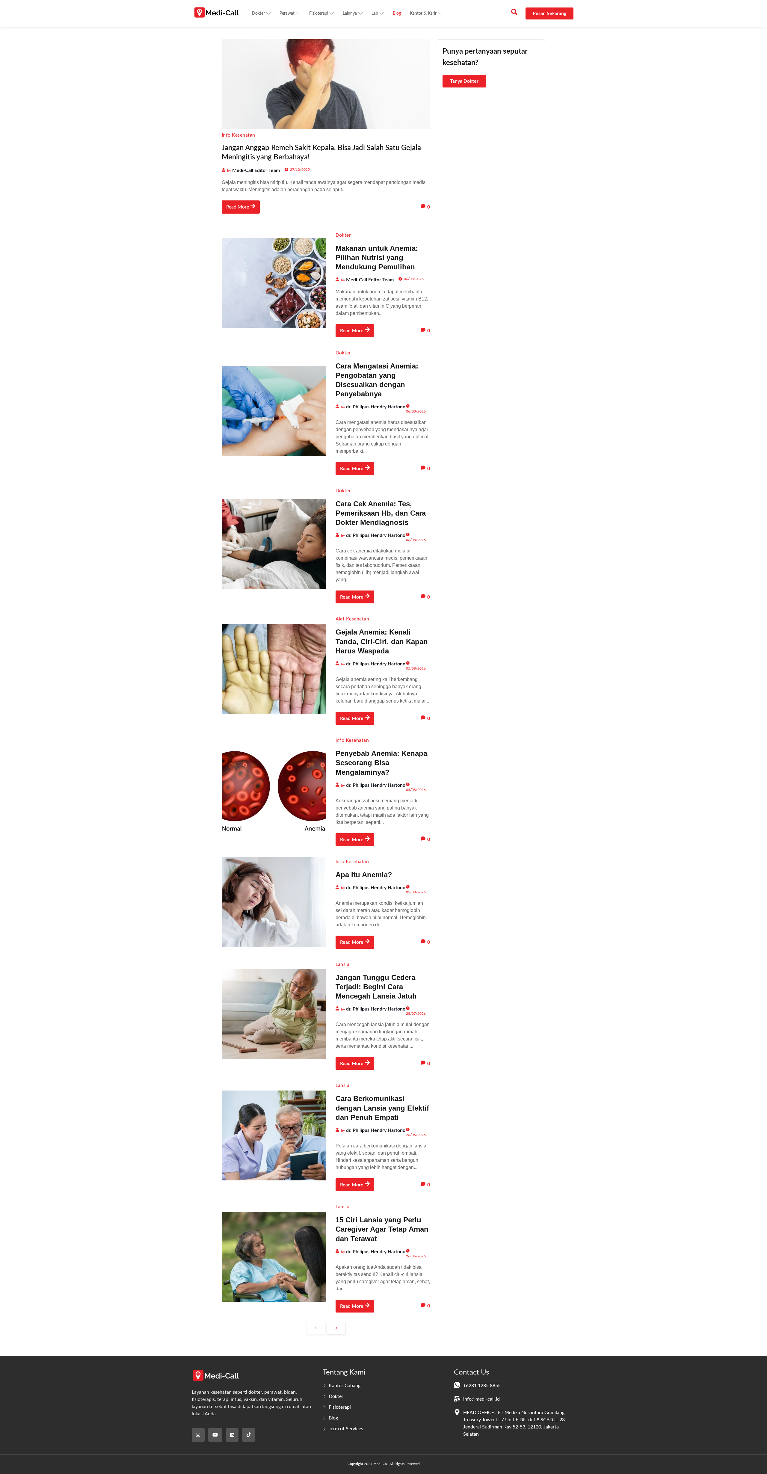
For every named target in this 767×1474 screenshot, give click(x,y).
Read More (237, 207)
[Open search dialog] (514, 13)
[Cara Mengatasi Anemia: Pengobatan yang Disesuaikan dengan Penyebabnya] (274, 411)
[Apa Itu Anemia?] (274, 902)
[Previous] (315, 1328)
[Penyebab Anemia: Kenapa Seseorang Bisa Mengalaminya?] (274, 790)
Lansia (343, 964)
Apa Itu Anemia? (364, 875)
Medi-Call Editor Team (256, 170)
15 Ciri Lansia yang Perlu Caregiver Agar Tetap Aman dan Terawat (382, 1229)
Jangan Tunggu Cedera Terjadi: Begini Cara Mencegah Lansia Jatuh (376, 986)
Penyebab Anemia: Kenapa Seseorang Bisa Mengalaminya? (381, 762)
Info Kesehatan (238, 135)
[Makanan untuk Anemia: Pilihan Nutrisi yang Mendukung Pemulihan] (274, 283)
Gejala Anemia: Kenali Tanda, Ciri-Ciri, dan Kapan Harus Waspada (382, 641)
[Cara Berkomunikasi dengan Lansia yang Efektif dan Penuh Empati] (274, 1135)
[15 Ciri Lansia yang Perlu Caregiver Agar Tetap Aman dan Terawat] (274, 1257)
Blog (397, 13)
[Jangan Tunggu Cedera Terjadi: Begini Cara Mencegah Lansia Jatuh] (274, 1014)
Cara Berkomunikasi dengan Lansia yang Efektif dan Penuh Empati (382, 1107)
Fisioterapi (318, 13)
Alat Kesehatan (352, 619)
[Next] (336, 1328)
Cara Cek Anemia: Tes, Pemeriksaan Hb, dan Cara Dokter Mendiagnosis (381, 513)
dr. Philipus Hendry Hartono (375, 406)
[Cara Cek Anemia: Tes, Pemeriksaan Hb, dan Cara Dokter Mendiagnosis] (274, 544)
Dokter (258, 13)
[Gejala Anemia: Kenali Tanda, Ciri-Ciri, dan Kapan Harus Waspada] (274, 669)
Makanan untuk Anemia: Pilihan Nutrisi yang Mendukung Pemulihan (377, 257)
